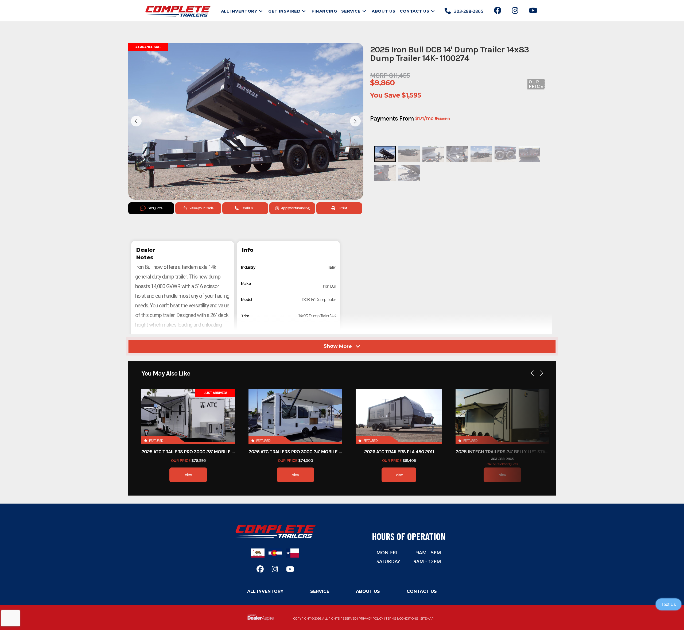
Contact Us (422, 591)
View (188, 475)
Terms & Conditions (402, 618)
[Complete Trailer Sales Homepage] (275, 531)
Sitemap (427, 618)
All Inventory (265, 591)
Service (319, 591)
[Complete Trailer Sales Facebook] (497, 11)
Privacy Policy (371, 618)
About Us (368, 591)
